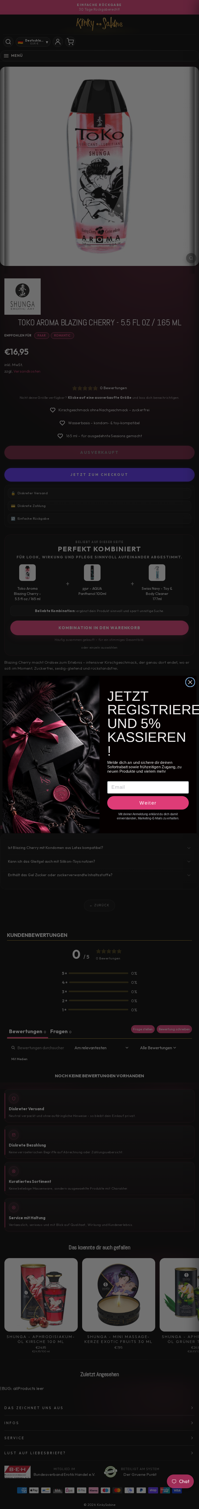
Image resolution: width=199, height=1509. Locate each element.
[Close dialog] (190, 682)
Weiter (148, 802)
